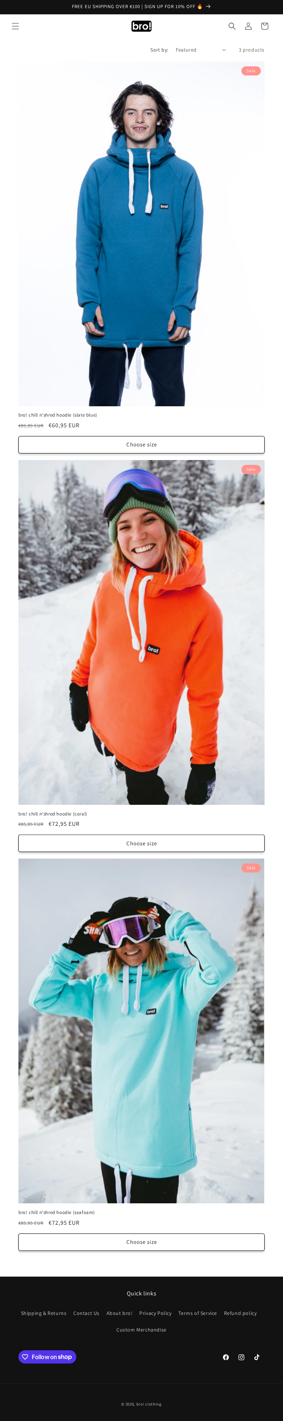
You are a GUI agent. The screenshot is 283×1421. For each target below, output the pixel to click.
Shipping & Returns (44, 1313)
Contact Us (86, 1313)
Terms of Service (197, 1313)
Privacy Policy (155, 1313)
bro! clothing (149, 1404)
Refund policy (240, 1313)
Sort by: (159, 49)
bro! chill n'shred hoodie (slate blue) (57, 415)
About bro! (119, 1313)
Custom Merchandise (141, 1329)
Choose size (141, 444)
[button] (15, 26)
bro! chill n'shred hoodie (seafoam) (56, 1212)
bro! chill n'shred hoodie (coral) (52, 814)
